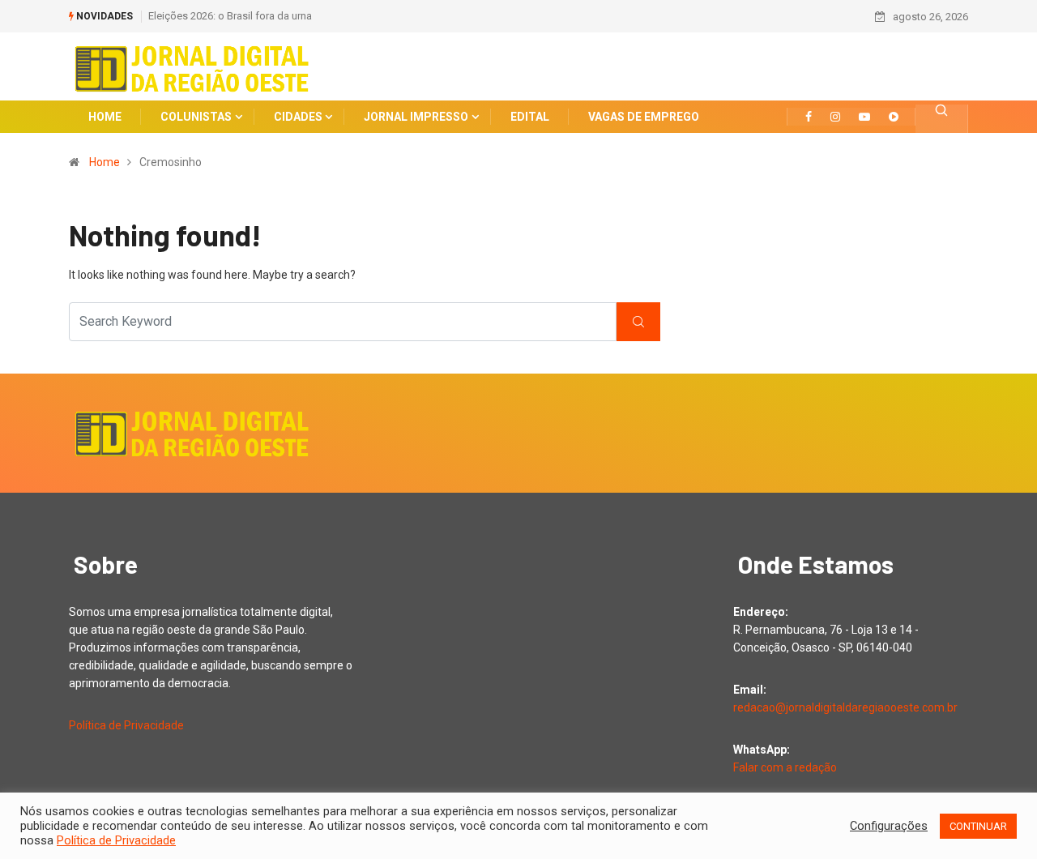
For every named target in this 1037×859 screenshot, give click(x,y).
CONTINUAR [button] (978, 826)
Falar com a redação (785, 767)
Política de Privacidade (126, 725)
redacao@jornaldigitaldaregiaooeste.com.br (845, 707)
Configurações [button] (889, 825)
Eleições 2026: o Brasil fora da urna (230, 16)
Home (104, 162)
